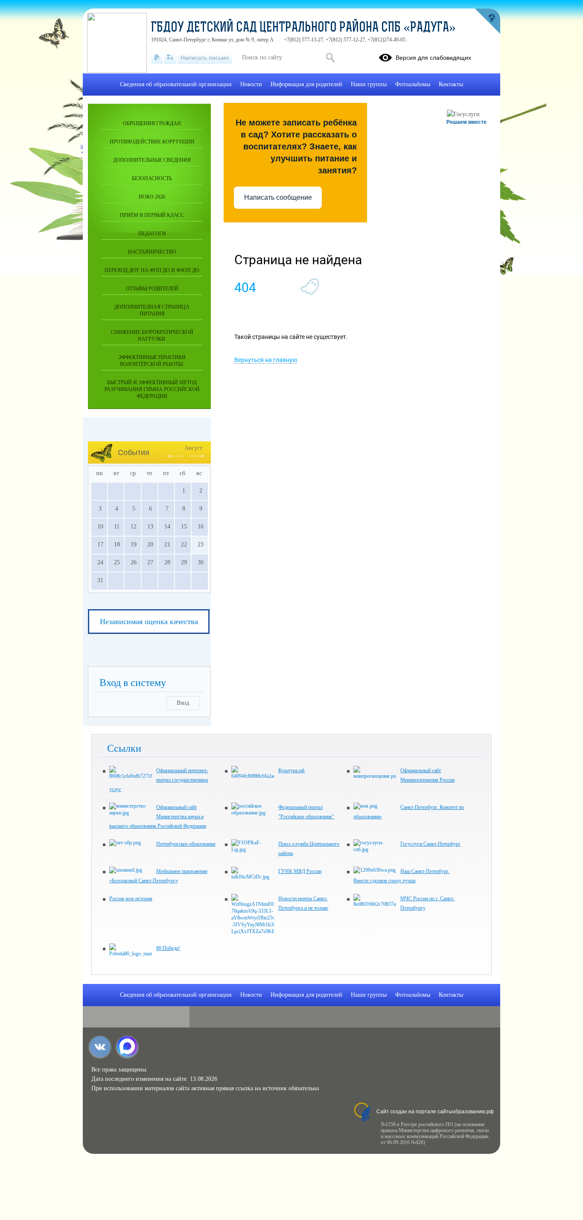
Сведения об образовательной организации (176, 84)
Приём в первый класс (152, 215)
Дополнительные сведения (152, 160)
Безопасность (152, 178)
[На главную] (157, 57)
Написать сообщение (278, 197)
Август (193, 448)
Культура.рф (291, 770)
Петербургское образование (186, 844)
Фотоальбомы (412, 84)
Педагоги (152, 233)
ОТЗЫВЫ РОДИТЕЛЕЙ (152, 289)
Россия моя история (130, 899)
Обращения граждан (152, 123)
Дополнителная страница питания (151, 310)
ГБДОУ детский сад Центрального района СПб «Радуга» (303, 28)
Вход (183, 703)
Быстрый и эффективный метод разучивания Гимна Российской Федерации (152, 389)
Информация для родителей (306, 84)
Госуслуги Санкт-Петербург (430, 844)
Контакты (451, 84)
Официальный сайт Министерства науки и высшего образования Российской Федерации (157, 816)
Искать (330, 57)
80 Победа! (168, 948)
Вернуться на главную (265, 359)
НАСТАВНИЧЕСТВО (152, 252)
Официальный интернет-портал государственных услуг (158, 780)
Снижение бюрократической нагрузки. (152, 335)
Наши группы (369, 84)
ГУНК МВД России (299, 871)
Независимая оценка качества (149, 621)
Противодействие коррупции (152, 142)
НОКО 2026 (152, 197)
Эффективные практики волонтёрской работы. (152, 360)
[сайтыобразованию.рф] (487, 21)
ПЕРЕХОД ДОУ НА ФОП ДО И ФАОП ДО (152, 270)
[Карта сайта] (170, 57)
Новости (251, 84)
